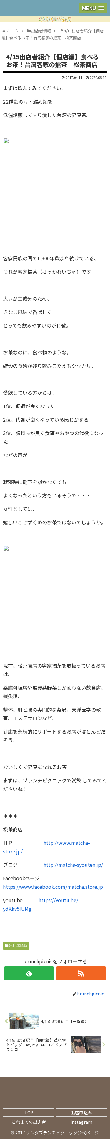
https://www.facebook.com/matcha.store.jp (53, 886)
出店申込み (81, 1112)
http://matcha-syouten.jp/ (73, 864)
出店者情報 (18, 945)
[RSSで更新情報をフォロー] (81, 973)
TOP (28, 1112)
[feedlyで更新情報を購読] (29, 973)
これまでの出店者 (29, 1122)
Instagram (81, 1122)
